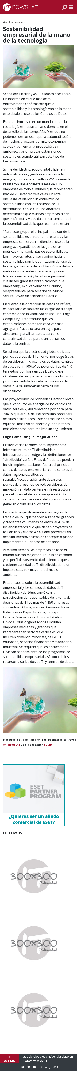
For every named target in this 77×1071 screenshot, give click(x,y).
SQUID (48, 744)
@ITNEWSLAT (11, 744)
